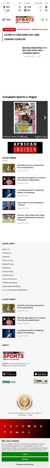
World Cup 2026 (40, 29)
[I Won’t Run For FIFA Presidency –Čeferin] (8, 205)
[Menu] (6, 19)
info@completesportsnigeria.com (19, 363)
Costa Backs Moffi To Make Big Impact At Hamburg (30, 191)
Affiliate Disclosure (9, 283)
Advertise (6, 257)
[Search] (42, 19)
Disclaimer (6, 268)
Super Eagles (23, 29)
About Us (6, 249)
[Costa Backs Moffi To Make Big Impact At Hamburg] (8, 193)
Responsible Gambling (11, 286)
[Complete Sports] (25, 20)
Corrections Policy (9, 279)
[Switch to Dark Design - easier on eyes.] (46, 20)
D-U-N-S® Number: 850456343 (14, 290)
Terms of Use (7, 260)
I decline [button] (25, 459)
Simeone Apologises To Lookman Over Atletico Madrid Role (31, 179)
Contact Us (7, 253)
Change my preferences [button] (25, 464)
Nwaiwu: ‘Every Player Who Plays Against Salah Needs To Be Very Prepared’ (30, 217)
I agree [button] (25, 454)
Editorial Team (8, 264)
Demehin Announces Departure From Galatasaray (30, 166)
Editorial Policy (8, 275)
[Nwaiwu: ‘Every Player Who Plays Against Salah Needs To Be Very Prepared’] (8, 218)
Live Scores (9, 29)
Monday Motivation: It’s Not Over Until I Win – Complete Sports (34, 50)
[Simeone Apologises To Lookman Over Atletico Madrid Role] (8, 180)
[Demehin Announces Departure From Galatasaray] (8, 168)
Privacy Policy (7, 271)
